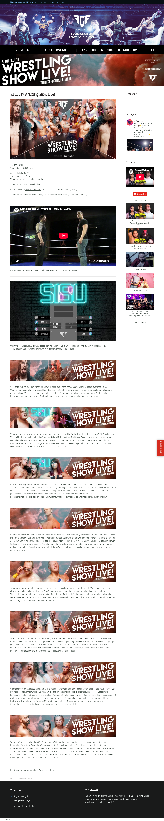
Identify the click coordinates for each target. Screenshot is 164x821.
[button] (143, 200)
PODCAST (110, 50)
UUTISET (48, 50)
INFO (152, 50)
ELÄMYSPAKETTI (139, 50)
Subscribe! (141, 193)
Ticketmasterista (33, 189)
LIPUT (72, 50)
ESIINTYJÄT (83, 50)
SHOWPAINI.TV (97, 50)
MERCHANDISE (123, 50)
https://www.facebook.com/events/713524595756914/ (62, 194)
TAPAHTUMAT (61, 50)
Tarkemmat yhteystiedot (23, 806)
